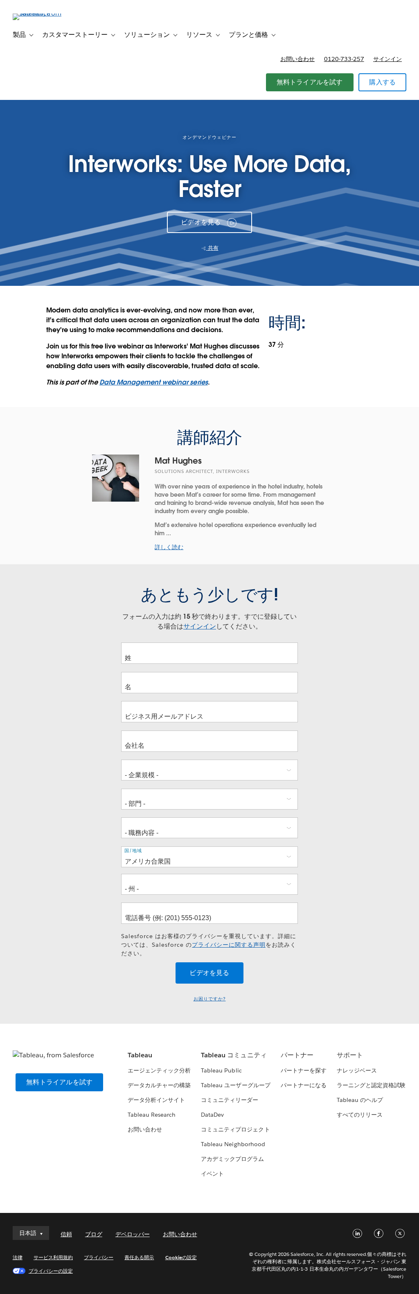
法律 (18, 1257)
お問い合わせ (297, 59)
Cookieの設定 (181, 1257)
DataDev (212, 1114)
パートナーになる (304, 1085)
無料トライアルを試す (310, 82)
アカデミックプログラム (232, 1159)
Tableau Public (221, 1070)
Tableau (140, 1055)
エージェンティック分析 (159, 1070)
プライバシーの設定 (51, 1270)
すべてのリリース (360, 1114)
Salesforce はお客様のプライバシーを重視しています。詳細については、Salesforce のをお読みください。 (208, 944)
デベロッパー (132, 1234)
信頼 (66, 1234)
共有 (212, 247)
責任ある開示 (139, 1257)
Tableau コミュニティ (233, 1055)
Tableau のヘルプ (360, 1100)
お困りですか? (210, 999)
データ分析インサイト (156, 1100)
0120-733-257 (344, 59)
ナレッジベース (357, 1070)
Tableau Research (152, 1114)
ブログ (93, 1234)
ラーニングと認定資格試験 (371, 1085)
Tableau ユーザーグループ (235, 1085)
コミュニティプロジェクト (235, 1129)
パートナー (297, 1055)
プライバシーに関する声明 (229, 944)
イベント (212, 1173)
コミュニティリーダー (229, 1100)
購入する (382, 82)
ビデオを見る (201, 222)
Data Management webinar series (153, 382)
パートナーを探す (304, 1070)
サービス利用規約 (53, 1257)
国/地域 (133, 851)
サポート (350, 1055)
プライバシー (98, 1257)
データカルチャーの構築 (159, 1085)
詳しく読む (169, 547)
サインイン (387, 59)
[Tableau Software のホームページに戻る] (43, 13)
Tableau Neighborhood (233, 1144)
